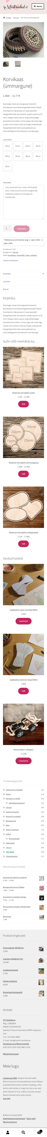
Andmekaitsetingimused (14, 1118)
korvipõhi (21, 255)
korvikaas (12, 255)
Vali (23, 404)
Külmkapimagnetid (17, 803)
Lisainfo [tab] (6, 281)
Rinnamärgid (14, 838)
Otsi (23, 1132)
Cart (36, 1130)
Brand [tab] (5, 289)
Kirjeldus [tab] (7, 273)
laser (28, 255)
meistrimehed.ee (10, 260)
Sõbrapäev (10, 843)
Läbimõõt (7, 139)
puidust (34, 255)
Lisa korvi (21, 228)
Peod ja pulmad (12, 830)
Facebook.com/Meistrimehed (16, 1043)
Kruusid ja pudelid (13, 816)
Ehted (8, 794)
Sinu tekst (7, 182)
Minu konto (8, 1132)
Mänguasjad (11, 821)
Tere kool (10, 852)
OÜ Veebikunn (9, 1020)
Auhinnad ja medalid (14, 790)
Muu (7, 825)
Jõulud (8, 807)
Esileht (8, 17)
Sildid (8, 834)
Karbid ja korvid (12, 812)
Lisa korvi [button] (23, 621)
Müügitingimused (11, 1054)
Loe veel (6, 1098)
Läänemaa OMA (10, 1078)
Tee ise (16, 17)
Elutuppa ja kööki (13, 798)
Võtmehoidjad (11, 856)
